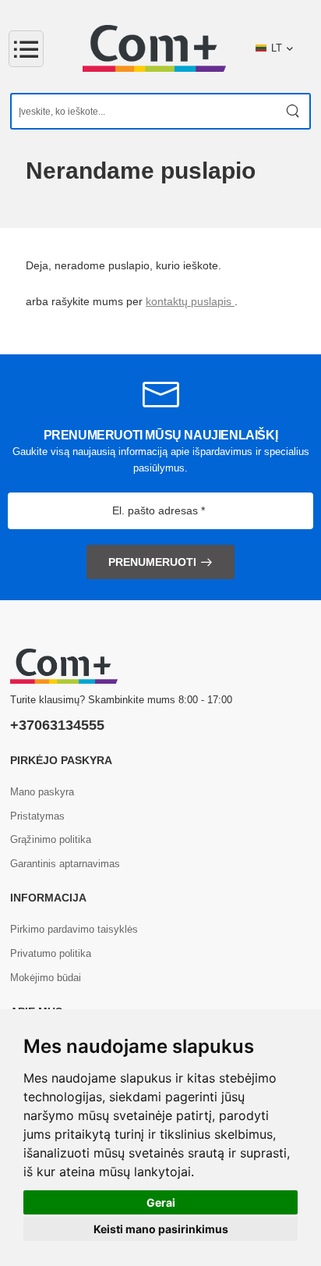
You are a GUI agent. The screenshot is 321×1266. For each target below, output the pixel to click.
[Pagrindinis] (154, 48)
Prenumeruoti (152, 562)
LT (276, 48)
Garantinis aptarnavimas (65, 863)
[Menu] (26, 48)
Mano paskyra (42, 792)
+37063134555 (57, 725)
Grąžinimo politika (50, 839)
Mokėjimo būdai (45, 977)
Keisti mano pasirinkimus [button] (160, 1229)
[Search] (293, 111)
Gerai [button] (160, 1202)
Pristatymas (37, 816)
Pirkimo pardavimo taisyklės (74, 929)
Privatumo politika (50, 953)
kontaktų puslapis (190, 301)
